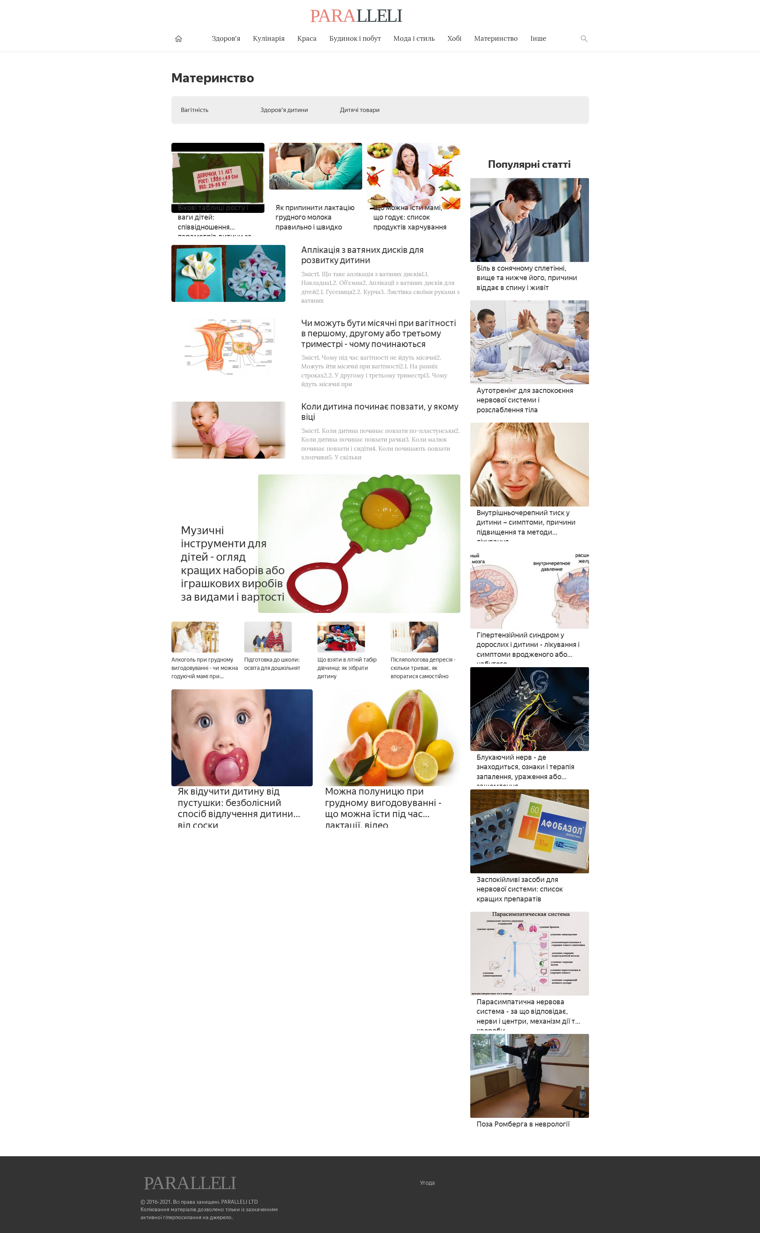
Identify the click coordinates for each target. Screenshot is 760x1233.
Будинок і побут (355, 38)
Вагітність (194, 110)
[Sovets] (191, 1183)
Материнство (496, 38)
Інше (538, 38)
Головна (178, 38)
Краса (307, 38)
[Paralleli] (357, 16)
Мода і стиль (414, 38)
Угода (427, 1183)
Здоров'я (226, 38)
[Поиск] (584, 39)
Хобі (455, 38)
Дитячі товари (360, 110)
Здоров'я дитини (284, 110)
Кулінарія (269, 38)
